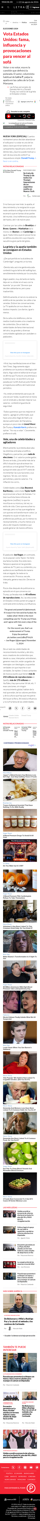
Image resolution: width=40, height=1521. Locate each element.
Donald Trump (27, 158)
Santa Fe (13, 1476)
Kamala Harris (20, 427)
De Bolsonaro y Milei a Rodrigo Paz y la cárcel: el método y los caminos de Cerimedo (18, 1321)
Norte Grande (10, 1479)
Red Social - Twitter (13, 1467)
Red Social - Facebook (19, 1467)
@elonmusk (30, 609)
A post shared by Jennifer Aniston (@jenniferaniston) (22, 356)
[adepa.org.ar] (25, 1499)
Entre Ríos (22, 1476)
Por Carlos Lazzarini (8, 99)
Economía (18, 1473)
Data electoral (18, 12)
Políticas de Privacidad (31, 1517)
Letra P (7, 22)
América (15, 22)
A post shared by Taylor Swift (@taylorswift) (20, 547)
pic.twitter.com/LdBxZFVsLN (20, 637)
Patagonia (22, 1479)
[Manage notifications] (35, 1508)
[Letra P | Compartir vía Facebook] (22, 708)
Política (24, 22)
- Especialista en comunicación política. (9, 102)
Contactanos (5, 1467)
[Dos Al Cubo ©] (10, 1499)
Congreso (31, 1479)
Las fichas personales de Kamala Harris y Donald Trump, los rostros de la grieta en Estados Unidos (23, 90)
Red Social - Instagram (25, 1467)
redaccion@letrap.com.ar (27, 1514)
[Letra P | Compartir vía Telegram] (29, 708)
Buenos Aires (29, 1473)
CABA (7, 1476)
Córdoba (31, 1476)
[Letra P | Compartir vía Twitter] (16, 708)
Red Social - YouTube (31, 1467)
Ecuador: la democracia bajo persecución (20, 1336)
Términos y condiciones (19, 1516)
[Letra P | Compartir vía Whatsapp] (10, 708)
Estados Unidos (14, 715)
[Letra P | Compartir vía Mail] (35, 708)
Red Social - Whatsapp (37, 1467)
